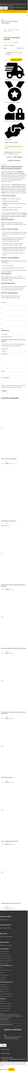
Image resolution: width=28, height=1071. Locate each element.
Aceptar (11, 1069)
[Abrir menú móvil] (1, 15)
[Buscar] (25, 15)
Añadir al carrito (16, 59)
